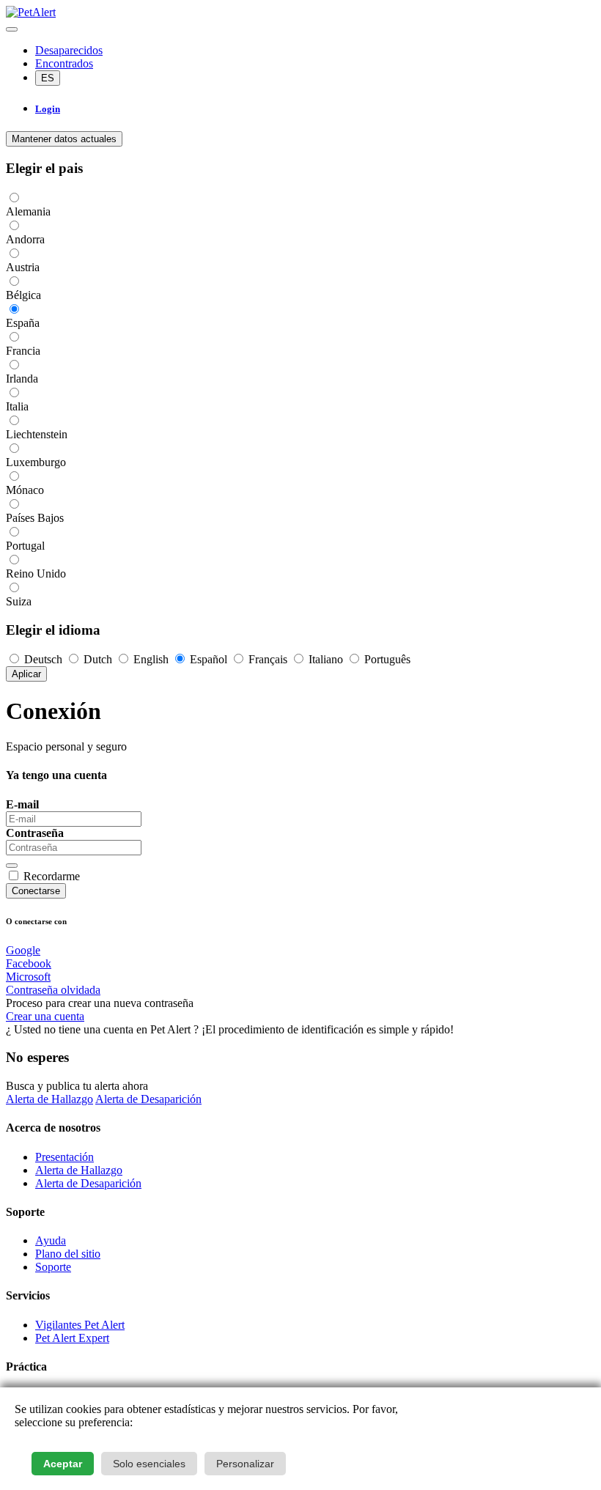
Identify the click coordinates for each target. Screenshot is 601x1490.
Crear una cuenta (45, 1016)
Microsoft (28, 976)
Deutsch (43, 659)
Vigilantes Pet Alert (80, 1324)
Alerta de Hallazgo (49, 1099)
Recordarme (51, 876)
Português (385, 659)
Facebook (28, 963)
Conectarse (36, 890)
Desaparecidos (69, 50)
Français (268, 659)
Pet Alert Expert (72, 1338)
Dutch (98, 659)
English (151, 659)
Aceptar (62, 1463)
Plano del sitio (67, 1253)
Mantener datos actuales (64, 138)
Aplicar (26, 673)
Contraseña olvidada (53, 990)
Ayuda (50, 1240)
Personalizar (245, 1463)
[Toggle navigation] (12, 29)
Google (23, 950)
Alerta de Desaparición (148, 1099)
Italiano (326, 659)
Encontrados (64, 63)
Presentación (64, 1157)
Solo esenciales (149, 1463)
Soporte (53, 1267)
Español (208, 659)
